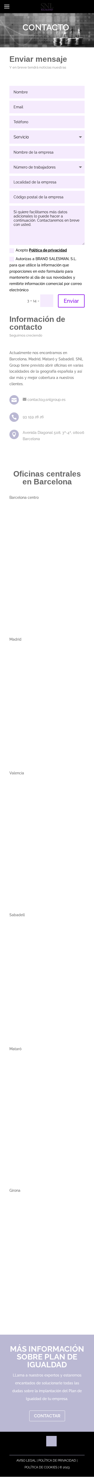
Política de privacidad (48, 250)
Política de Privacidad (57, 1460)
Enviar (71, 301)
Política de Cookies (41, 1467)
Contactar (47, 1415)
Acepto (41, 250)
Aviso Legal (26, 1460)
